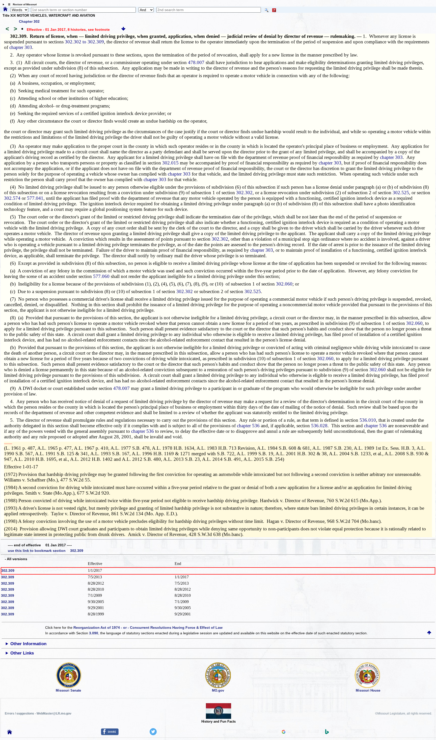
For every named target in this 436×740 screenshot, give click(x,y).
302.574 (12, 198)
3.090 (93, 633)
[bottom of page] (123, 29)
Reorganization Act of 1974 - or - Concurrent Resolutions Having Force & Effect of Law (148, 627)
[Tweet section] (153, 734)
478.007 (196, 62)
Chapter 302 (29, 21)
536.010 (368, 420)
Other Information (28, 643)
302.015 (170, 162)
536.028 (319, 425)
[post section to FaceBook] (110, 734)
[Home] (5, 9)
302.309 (7, 570)
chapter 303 (20, 47)
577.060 (101, 276)
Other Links (22, 653)
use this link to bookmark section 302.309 (45, 551)
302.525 (401, 192)
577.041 (35, 198)
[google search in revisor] (283, 732)
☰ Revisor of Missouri (21, 4)
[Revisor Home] (9, 733)
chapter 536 (248, 425)
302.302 (244, 192)
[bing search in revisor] (327, 733)
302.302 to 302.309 (84, 41)
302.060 (284, 284)
